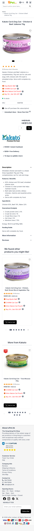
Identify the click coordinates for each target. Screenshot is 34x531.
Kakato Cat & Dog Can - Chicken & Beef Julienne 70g (16, 14)
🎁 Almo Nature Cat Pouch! (11, 91)
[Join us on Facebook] (4, 498)
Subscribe (25, 511)
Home (4, 11)
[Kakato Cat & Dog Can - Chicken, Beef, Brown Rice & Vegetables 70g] (17, 272)
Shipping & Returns (8, 468)
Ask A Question (13, 69)
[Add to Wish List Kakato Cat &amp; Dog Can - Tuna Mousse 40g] (29, 350)
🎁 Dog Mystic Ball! (9, 86)
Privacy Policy (7, 472)
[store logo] (12, 2)
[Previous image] (5, 44)
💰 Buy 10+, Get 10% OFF (11, 94)
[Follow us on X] (17, 498)
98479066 (8, 480)
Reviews (5, 466)
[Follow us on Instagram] (8, 498)
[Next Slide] (28, 330)
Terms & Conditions (9, 470)
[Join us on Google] (13, 498)
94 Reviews (5, 69)
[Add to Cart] (29, 128)
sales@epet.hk (9, 484)
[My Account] (27, 2)
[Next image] (29, 44)
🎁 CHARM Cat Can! (9, 89)
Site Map (5, 474)
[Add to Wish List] (30, 30)
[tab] (13, 61)
